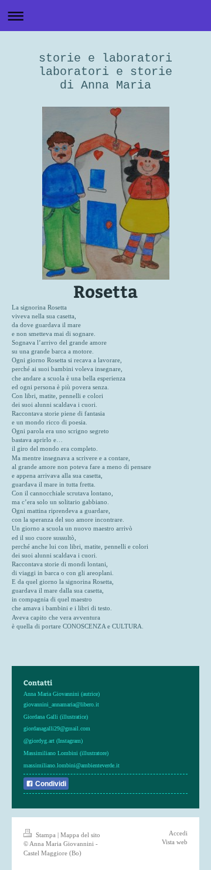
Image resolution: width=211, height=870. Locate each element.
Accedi (178, 833)
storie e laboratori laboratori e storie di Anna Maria (105, 72)
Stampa (45, 834)
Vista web (175, 841)
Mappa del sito (80, 834)
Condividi (49, 784)
